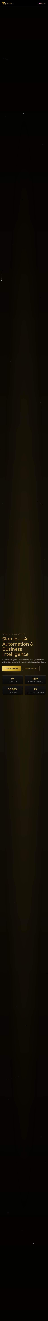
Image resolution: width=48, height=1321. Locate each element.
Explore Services (31, 668)
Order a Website (11, 668)
